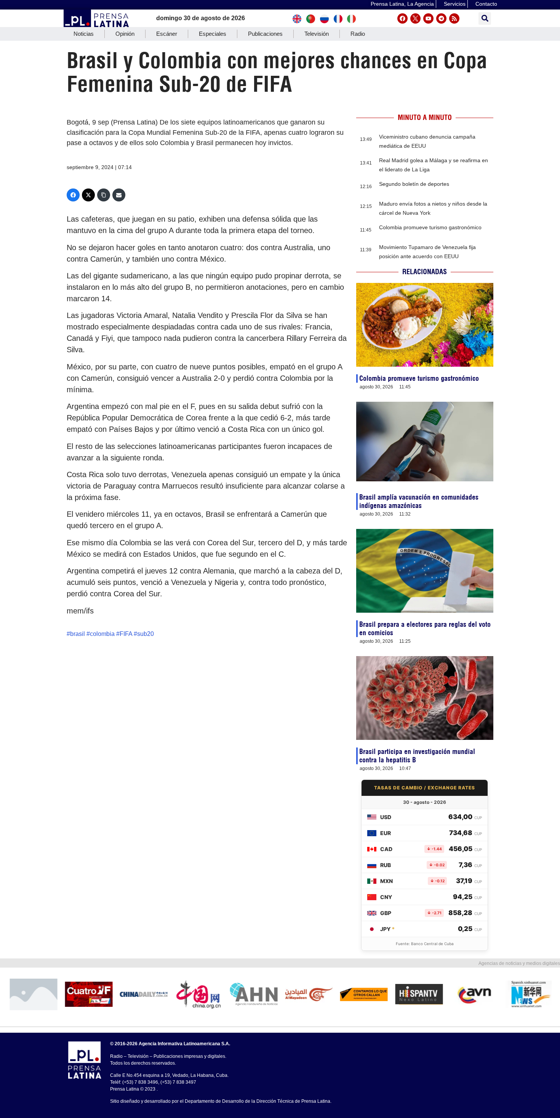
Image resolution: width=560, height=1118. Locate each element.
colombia (102, 634)
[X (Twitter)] (88, 194)
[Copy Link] (103, 194)
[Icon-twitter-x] (415, 18)
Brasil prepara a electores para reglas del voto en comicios (425, 628)
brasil (77, 634)
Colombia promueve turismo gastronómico (430, 227)
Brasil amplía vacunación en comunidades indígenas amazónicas (418, 501)
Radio (357, 33)
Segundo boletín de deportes (414, 184)
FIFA (126, 634)
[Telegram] (441, 18)
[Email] (118, 194)
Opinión (124, 33)
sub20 (145, 634)
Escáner (166, 33)
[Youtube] (428, 18)
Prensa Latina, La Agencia (402, 4)
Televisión (316, 33)
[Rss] (454, 18)
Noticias (84, 33)
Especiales (212, 33)
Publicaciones (265, 33)
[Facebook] (402, 18)
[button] (484, 18)
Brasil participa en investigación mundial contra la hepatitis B (417, 755)
